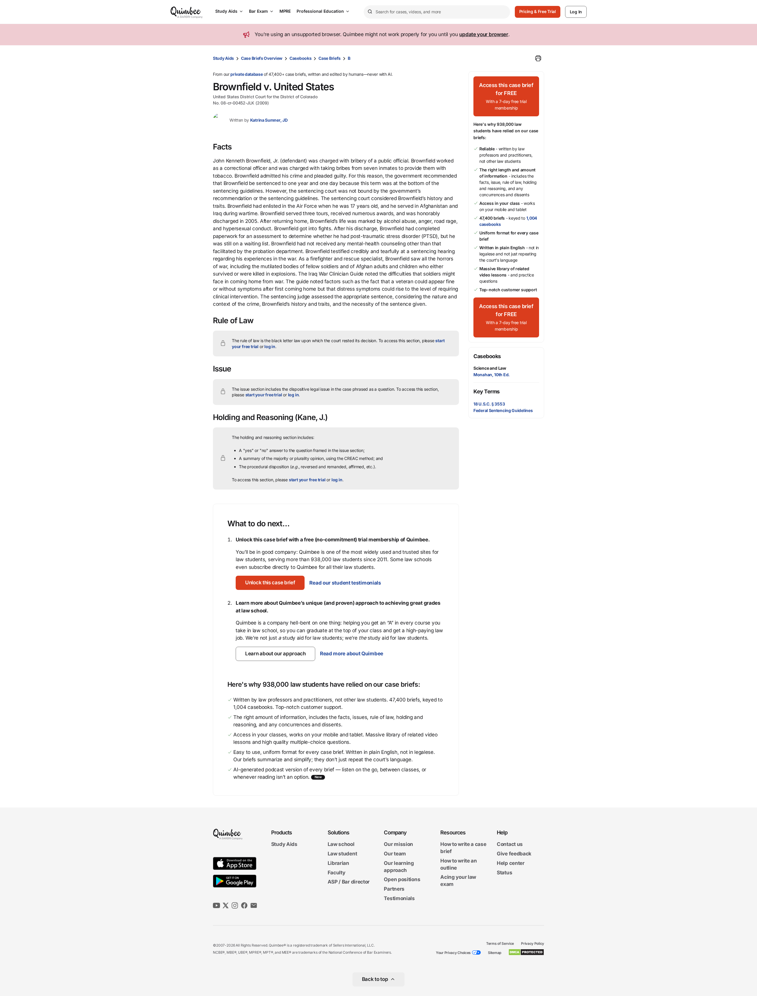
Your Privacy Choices (453, 952)
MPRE (285, 11)
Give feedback (514, 854)
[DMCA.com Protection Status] (526, 952)
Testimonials (399, 898)
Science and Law (489, 368)
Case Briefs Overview (261, 58)
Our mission (398, 844)
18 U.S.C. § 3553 (489, 403)
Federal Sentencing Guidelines (503, 410)
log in (269, 346)
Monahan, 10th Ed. (491, 374)
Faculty (336, 873)
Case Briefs (329, 58)
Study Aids (226, 11)
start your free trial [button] (263, 394)
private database (246, 74)
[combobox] (437, 12)
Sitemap (494, 952)
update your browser (483, 34)
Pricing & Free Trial (537, 11)
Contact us (510, 844)
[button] (270, 583)
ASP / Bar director (349, 882)
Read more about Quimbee (351, 654)
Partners (394, 889)
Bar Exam (258, 11)
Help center (511, 863)
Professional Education (320, 11)
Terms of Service (500, 943)
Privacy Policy (532, 943)
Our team (395, 854)
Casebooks (300, 58)
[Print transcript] (538, 58)
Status (504, 873)
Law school (341, 844)
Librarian (338, 863)
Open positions (402, 880)
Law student (342, 854)
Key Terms (486, 391)
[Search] (370, 11)
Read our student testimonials (345, 583)
